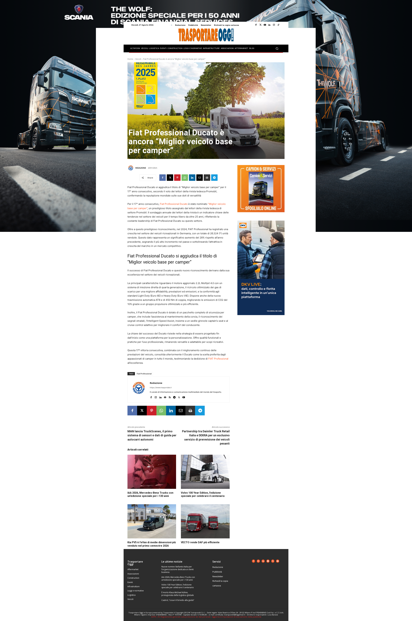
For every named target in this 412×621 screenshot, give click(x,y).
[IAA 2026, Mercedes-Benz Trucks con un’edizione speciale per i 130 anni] (151, 472)
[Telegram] (214, 177)
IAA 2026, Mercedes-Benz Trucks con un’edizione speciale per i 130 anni (150, 494)
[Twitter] (260, 25)
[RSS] (170, 396)
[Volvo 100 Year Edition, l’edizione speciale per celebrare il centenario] (205, 472)
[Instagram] (274, 25)
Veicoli (138, 59)
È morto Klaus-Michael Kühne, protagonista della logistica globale (177, 594)
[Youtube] (265, 25)
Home (130, 59)
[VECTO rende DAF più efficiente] (205, 521)
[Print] (207, 177)
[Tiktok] (278, 25)
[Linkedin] (269, 25)
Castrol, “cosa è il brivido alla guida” (177, 600)
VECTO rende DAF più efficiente (200, 542)
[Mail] (165, 396)
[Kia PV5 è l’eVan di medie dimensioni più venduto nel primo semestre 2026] (151, 521)
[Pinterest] (177, 177)
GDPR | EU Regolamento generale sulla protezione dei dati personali (181, 617)
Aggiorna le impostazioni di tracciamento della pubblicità (236, 617)
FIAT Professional (218, 358)
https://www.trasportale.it (161, 387)
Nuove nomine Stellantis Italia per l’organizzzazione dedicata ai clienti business (177, 569)
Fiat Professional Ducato (174, 203)
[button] (277, 48)
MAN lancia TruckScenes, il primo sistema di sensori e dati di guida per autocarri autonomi (151, 435)
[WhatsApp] (185, 177)
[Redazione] (131, 168)
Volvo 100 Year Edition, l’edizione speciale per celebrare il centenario (203, 494)
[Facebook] (256, 25)
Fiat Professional (144, 373)
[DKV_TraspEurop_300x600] (261, 317)
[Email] (199, 177)
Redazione (140, 168)
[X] (170, 177)
